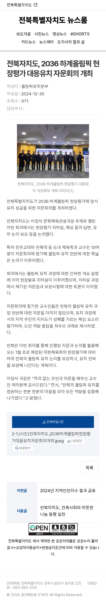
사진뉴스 (41, 34)
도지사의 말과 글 (71, 42)
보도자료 (23, 34)
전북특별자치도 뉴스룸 (53, 20)
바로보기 (25, 448)
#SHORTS (80, 34)
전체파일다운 (55, 422)
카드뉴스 (28, 42)
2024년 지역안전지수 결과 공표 (68, 490)
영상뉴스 (59, 34)
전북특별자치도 (22, 5)
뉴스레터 (46, 42)
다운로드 (77, 441)
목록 (89, 467)
